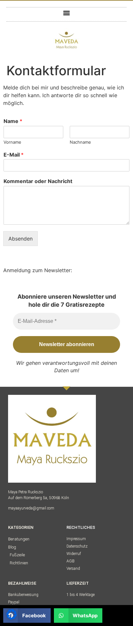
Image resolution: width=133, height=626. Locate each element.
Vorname (12, 142)
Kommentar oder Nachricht (38, 181)
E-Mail (14, 154)
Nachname (80, 142)
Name (13, 121)
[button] (66, 12)
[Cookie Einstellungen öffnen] (11, 617)
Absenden (20, 238)
